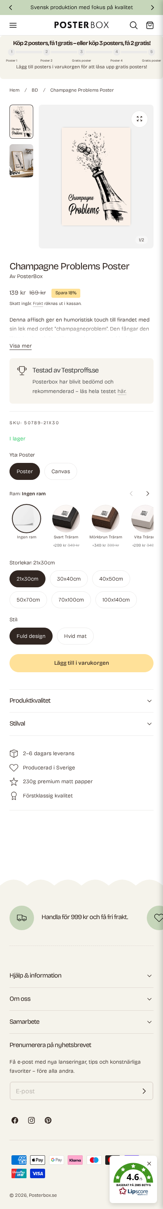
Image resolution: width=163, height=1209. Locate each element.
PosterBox (30, 276)
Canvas (60, 471)
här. (122, 391)
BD (35, 90)
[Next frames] (148, 493)
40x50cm (111, 578)
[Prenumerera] (144, 1090)
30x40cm (69, 578)
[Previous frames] (131, 493)
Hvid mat (75, 636)
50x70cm (28, 599)
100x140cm (116, 599)
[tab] (21, 122)
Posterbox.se (43, 1195)
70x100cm (71, 599)
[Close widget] (149, 1163)
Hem (14, 90)
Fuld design (31, 636)
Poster (25, 471)
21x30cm (27, 578)
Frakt (38, 303)
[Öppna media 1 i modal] (139, 119)
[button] (13, 25)
